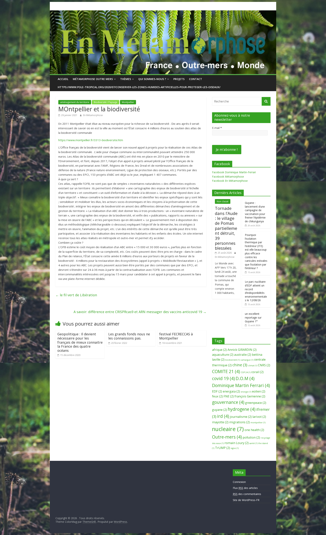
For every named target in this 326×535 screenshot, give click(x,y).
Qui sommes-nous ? (152, 79)
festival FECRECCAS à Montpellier (176, 336)
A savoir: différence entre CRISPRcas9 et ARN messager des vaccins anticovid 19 (140, 311)
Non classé (222, 201)
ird (223, 416)
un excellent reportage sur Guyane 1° (253, 317)
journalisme (241, 417)
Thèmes (125, 79)
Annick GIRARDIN (242, 350)
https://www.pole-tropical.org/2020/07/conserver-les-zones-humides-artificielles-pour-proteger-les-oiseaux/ (139, 87)
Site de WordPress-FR (246, 500)
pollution (251, 437)
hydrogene (241, 409)
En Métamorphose (93, 115)
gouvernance (228, 402)
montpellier (258, 422)
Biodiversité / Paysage (105, 102)
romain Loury (237, 443)
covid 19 (223, 378)
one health (254, 430)
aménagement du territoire (74, 102)
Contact (195, 79)
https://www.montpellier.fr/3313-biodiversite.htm (90, 140)
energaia (231, 391)
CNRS (264, 365)
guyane (219, 410)
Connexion (239, 482)
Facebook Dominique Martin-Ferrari (234, 172)
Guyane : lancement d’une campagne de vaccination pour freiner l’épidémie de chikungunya (255, 212)
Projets (179, 79)
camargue (247, 360)
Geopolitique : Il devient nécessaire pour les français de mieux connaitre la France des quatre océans (80, 342)
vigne (235, 448)
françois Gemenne (250, 396)
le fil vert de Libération (76, 295)
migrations (239, 422)
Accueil (63, 79)
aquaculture (222, 355)
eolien (258, 391)
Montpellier (128, 102)
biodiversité (232, 360)
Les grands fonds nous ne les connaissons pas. (129, 336)
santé (253, 443)
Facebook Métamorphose (228, 176)
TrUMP (222, 448)
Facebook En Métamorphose (230, 180)
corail (257, 372)
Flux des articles (245, 488)
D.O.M (245, 378)
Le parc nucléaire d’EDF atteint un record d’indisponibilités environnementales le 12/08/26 (256, 291)
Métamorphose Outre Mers (93, 79)
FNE (229, 396)
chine (239, 364)
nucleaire (228, 429)
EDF (217, 391)
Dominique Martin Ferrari (241, 385)
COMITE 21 (226, 371)
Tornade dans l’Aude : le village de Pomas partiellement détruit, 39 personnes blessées (226, 228)
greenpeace (255, 403)
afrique (219, 350)
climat (252, 365)
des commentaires (247, 494)
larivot (259, 417)
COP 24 (246, 372)
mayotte (220, 422)
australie (242, 355)
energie (246, 391)
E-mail (217, 128)
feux (217, 396)
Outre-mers (227, 437)
